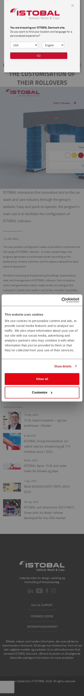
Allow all (42, 379)
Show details (62, 366)
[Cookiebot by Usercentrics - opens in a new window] (61, 300)
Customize (39, 392)
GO (39, 55)
